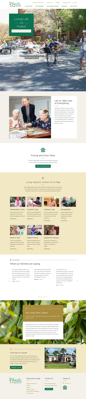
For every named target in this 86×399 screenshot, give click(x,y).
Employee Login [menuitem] (30, 389)
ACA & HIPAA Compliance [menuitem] (33, 391)
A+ (76, 2)
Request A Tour (16, 367)
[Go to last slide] (9, 281)
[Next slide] (77, 281)
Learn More (13, 218)
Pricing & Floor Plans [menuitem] (32, 383)
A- (72, 2)
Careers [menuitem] (28, 387)
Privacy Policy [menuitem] (30, 393)
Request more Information (21, 31)
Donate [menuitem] (28, 385)
